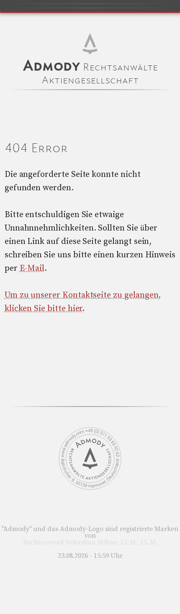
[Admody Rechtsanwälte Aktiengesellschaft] (90, 488)
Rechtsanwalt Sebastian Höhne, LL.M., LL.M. (90, 542)
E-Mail (32, 268)
